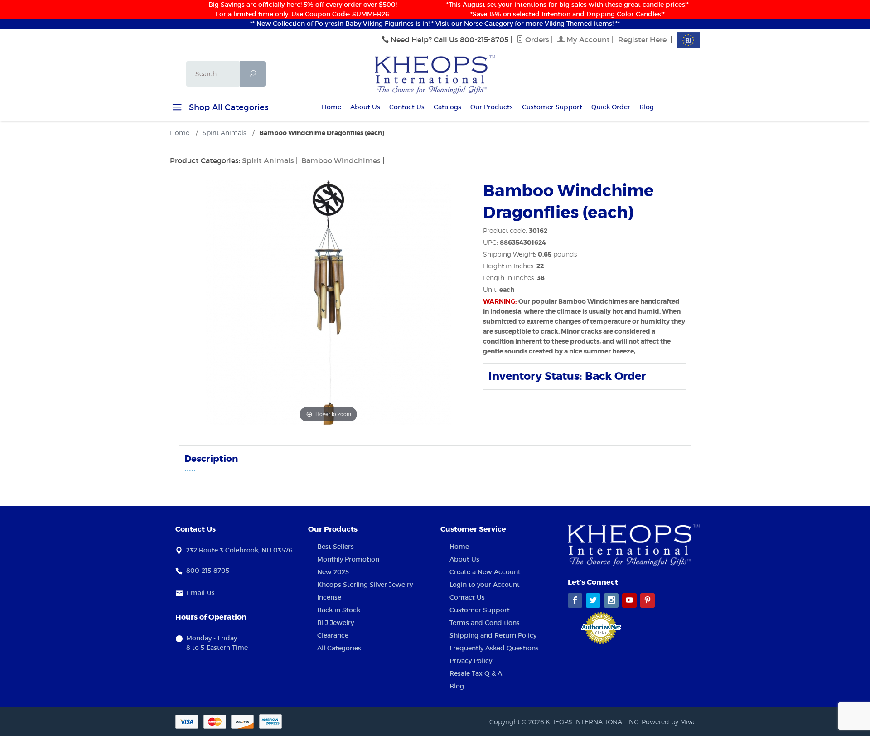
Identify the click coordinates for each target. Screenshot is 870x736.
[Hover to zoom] (328, 301)
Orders (536, 39)
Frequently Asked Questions (494, 648)
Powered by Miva (668, 722)
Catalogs (447, 107)
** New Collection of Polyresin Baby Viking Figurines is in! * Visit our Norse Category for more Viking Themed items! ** (435, 23)
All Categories (339, 648)
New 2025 (333, 572)
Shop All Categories (227, 107)
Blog (646, 107)
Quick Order (610, 107)
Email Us (201, 593)
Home (331, 107)
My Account (587, 39)
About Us (365, 107)
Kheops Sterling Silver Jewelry (365, 585)
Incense (329, 597)
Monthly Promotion (348, 559)
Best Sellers (335, 546)
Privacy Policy (471, 661)
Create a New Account (485, 572)
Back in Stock (338, 610)
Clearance (332, 635)
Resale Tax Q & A (476, 673)
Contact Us (407, 107)
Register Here (642, 39)
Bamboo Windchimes (341, 160)
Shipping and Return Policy (493, 635)
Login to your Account (485, 585)
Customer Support (552, 107)
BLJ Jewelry (335, 623)
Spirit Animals (268, 160)
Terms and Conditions (485, 623)
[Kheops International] (435, 74)
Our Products (491, 107)
